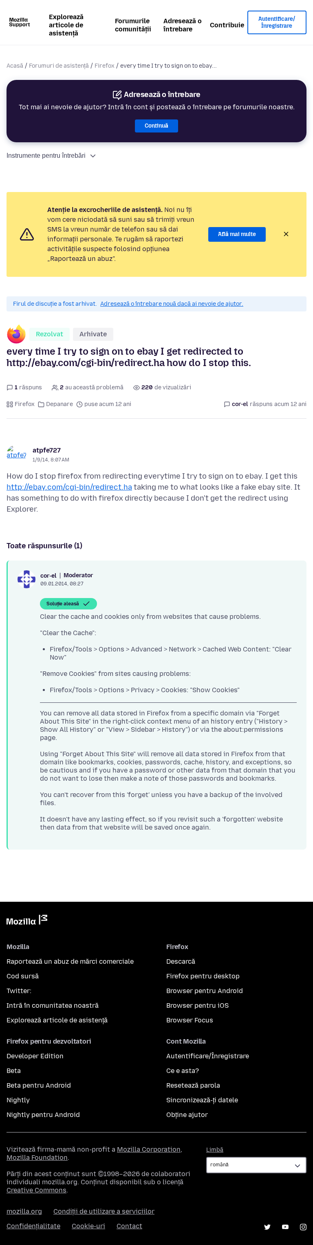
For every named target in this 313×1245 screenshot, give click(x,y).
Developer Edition (35, 1056)
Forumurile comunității (133, 25)
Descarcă (180, 961)
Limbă (214, 1149)
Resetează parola (193, 1085)
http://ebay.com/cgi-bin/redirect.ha (69, 487)
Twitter (267, 1227)
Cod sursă (23, 976)
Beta (14, 1071)
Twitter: (19, 991)
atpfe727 (47, 450)
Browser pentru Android (204, 991)
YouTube (285, 1227)
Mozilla (27, 921)
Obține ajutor (187, 1115)
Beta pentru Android (39, 1085)
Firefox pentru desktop (203, 976)
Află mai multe (237, 234)
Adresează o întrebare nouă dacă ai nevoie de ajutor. (171, 303)
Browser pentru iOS (197, 1005)
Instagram (303, 1227)
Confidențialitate (33, 1226)
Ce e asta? (182, 1071)
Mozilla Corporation (149, 1149)
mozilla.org (24, 1211)
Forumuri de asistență (59, 65)
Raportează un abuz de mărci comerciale (70, 961)
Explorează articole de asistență (66, 25)
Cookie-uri (88, 1226)
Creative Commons (36, 1190)
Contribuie (227, 25)
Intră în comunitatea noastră (53, 1005)
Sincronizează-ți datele (202, 1100)
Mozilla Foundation (37, 1157)
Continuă (156, 125)
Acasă (15, 65)
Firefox (105, 65)
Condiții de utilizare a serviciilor (103, 1211)
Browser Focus (189, 1020)
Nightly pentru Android (43, 1115)
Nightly (18, 1100)
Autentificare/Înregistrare (276, 22)
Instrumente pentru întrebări (46, 155)
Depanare (59, 404)
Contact (129, 1226)
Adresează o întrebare (182, 25)
